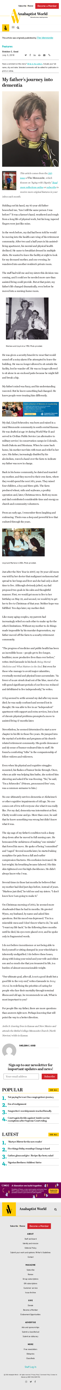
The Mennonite (45, 37)
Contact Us (54, 1375)
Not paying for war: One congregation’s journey (31, 1097)
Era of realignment (17, 1104)
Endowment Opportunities (30, 1314)
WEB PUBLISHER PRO (34, 1377)
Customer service (31, 1288)
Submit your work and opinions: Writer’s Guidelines (30, 1252)
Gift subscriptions (30, 1283)
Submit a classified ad (30, 1332)
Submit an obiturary (30, 1336)
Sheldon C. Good (10, 51)
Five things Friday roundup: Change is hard (29, 1149)
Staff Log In (30, 1367)
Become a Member (47, 6)
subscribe (51, 187)
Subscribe (22, 6)
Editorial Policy (30, 1248)
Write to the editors (34, 64)
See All (53, 1090)
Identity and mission (30, 1243)
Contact (30, 1257)
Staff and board (31, 1239)
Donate (30, 1305)
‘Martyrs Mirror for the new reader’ (25, 1142)
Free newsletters (30, 1349)
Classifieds (30, 1358)
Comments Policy (45, 1375)
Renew (30, 6)
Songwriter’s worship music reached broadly (30, 1111)
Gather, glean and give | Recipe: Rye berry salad (30, 1155)
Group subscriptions (30, 1279)
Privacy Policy (35, 1375)
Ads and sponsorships (30, 1327)
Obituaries (30, 1353)
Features (7, 46)
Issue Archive (30, 1292)
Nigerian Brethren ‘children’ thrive (25, 1162)
